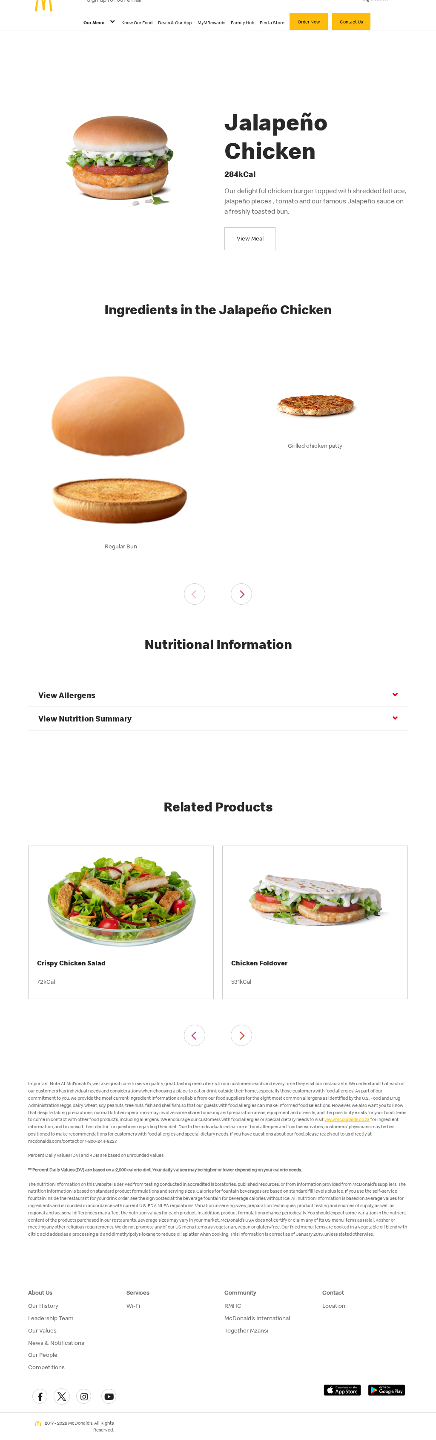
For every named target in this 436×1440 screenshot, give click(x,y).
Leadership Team (51, 1318)
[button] (39, 1396)
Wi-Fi (133, 1306)
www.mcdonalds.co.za (347, 1119)
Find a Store (272, 23)
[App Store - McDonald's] (342, 1390)
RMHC (232, 1306)
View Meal (250, 238)
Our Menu (94, 23)
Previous (194, 594)
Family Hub (242, 23)
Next (241, 594)
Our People (42, 1355)
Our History (43, 1306)
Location (333, 1306)
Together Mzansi (246, 1330)
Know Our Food (136, 23)
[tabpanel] (121, 456)
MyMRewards (211, 23)
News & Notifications (56, 1343)
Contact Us (351, 22)
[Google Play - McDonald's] (386, 1390)
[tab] (218, 695)
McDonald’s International (257, 1318)
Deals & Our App (175, 23)
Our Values (42, 1330)
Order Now (309, 22)
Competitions (46, 1367)
